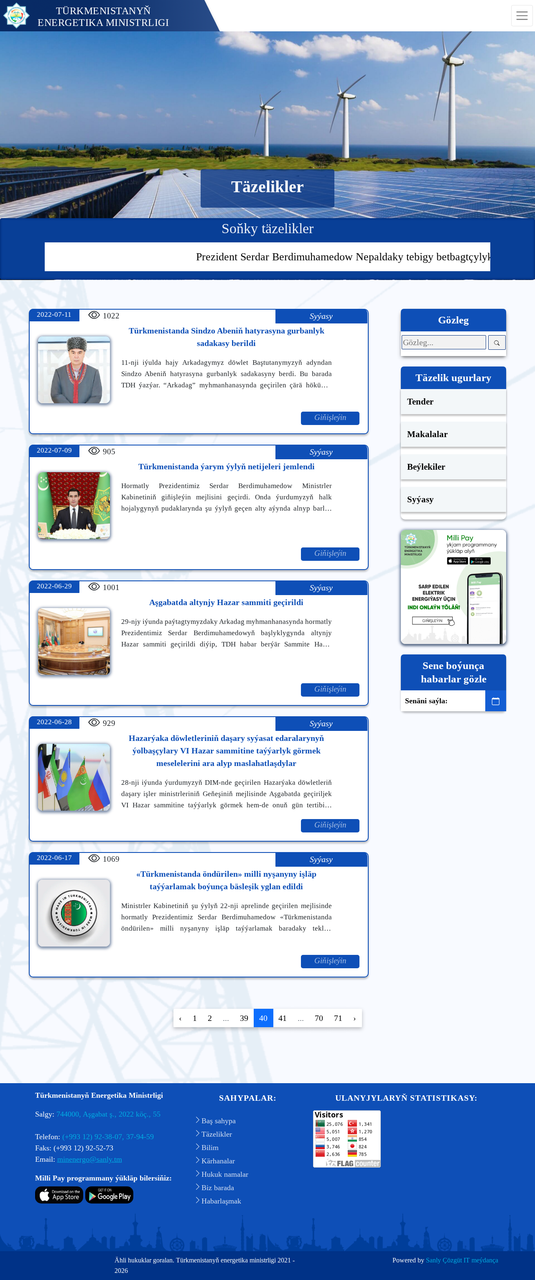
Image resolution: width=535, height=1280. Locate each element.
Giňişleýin (330, 417)
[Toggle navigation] (522, 16)
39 (244, 1018)
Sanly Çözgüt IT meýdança (462, 1260)
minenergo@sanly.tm (89, 1159)
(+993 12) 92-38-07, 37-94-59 (108, 1136)
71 (338, 1018)
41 (282, 1018)
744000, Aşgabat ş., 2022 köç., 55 (108, 1114)
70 (319, 1018)
